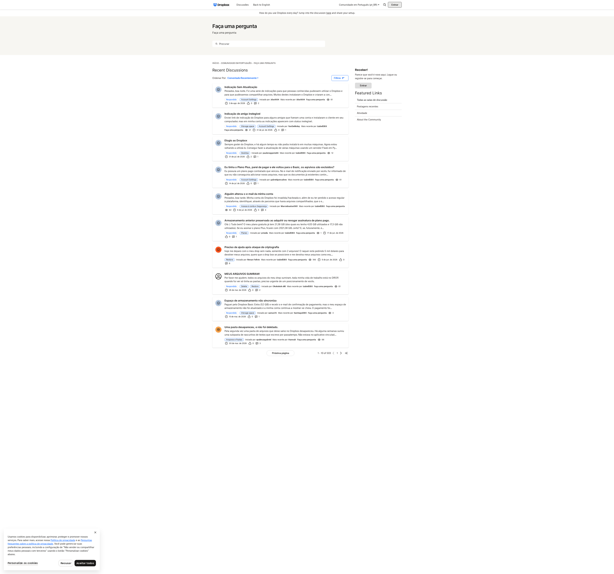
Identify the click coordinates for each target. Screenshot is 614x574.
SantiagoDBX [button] (300, 313)
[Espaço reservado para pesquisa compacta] (385, 5)
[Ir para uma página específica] (346, 353)
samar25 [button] (272, 313)
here (328, 13)
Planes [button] (244, 233)
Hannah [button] (292, 339)
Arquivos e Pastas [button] (234, 339)
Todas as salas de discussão (372, 100)
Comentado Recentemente (242, 78)
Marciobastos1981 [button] (289, 206)
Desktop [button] (245, 153)
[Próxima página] (340, 353)
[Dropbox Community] (221, 5)
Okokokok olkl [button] (279, 286)
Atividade (362, 113)
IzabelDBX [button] (322, 126)
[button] (218, 89)
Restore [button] (229, 259)
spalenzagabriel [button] (263, 339)
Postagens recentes (367, 106)
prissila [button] (264, 233)
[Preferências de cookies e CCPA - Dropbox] (52, 549)
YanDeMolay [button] (294, 126)
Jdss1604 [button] (275, 99)
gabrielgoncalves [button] (279, 179)
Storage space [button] (247, 126)
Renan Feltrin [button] (253, 259)
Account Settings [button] (248, 99)
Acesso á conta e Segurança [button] (254, 206)
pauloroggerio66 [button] (271, 153)
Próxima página (280, 353)
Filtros (337, 78)
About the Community (369, 119)
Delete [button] (244, 286)
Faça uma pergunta (315, 99)
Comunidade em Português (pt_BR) (358, 4)
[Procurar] (216, 44)
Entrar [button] (363, 85)
